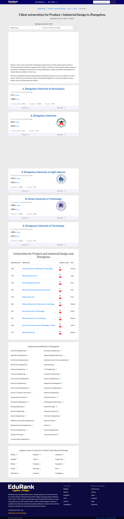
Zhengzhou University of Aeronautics (43, 88)
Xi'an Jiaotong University (31, 283)
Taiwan (93, 492)
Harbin (65, 501)
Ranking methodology (17, 513)
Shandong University (29, 276)
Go (76, 28)
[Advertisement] (25, 48)
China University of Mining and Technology (37, 268)
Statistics (25, 108)
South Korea (95, 489)
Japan (93, 495)
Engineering (41, 8)
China (75, 8)
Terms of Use (100, 518)
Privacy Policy (111, 518)
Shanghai (66, 495)
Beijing (65, 489)
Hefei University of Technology (33, 311)
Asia (69, 8)
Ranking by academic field (43, 24)
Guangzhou (67, 504)
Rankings (60, 108)
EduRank (71, 18)
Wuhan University (28, 332)
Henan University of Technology (43, 198)
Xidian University (28, 297)
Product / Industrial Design (56, 8)
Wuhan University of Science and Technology (38, 304)
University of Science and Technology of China (38, 325)
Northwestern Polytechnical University (36, 290)
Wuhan (65, 492)
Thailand (94, 498)
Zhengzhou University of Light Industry (43, 172)
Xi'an (65, 498)
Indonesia (94, 504)
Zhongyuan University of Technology (43, 225)
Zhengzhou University (43, 115)
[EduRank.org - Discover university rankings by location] (13, 2)
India (92, 501)
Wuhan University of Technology (34, 318)
